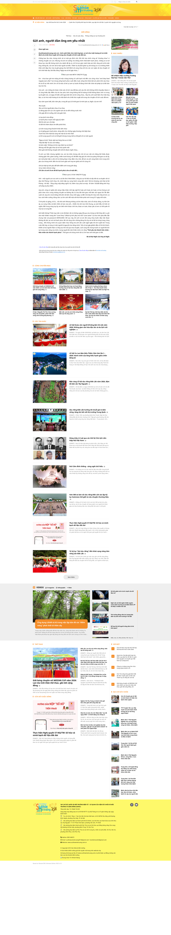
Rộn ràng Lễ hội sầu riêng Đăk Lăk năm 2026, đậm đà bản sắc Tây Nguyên (89, 382)
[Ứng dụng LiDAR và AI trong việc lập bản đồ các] (61, 606)
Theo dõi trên (89, 45)
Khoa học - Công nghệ (84, 18)
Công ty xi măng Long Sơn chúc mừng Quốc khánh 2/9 (126, 667)
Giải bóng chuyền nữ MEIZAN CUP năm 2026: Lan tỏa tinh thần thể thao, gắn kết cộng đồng (44, 287)
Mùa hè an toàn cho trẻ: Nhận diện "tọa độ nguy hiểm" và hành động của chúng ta (94, 713)
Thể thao (68, 36)
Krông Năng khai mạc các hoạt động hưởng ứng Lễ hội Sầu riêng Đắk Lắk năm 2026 (70, 287)
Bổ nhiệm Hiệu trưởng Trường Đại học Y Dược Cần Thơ (123, 76)
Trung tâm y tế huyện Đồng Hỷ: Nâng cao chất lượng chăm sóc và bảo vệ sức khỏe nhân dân (129, 769)
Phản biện (111, 18)
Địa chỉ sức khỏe (120, 692)
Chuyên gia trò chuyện (100, 18)
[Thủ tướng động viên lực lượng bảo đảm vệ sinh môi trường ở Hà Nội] (100, 618)
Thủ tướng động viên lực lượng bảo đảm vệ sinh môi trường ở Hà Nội (122, 615)
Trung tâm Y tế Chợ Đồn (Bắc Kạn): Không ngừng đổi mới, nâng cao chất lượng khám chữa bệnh (128, 781)
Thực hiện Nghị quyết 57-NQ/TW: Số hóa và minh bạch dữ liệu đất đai (54, 734)
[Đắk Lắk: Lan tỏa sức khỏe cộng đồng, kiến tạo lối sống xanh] (71, 302)
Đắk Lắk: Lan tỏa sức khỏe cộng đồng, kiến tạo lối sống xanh (71, 313)
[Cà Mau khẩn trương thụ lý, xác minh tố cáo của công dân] (117, 111)
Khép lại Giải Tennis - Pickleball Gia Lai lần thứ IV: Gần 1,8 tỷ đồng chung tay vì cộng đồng (93, 676)
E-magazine (50, 587)
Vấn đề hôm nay (40, 18)
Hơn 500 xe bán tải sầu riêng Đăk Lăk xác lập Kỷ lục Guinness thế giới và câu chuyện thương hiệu (89, 496)
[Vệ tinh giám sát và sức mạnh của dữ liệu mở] (100, 595)
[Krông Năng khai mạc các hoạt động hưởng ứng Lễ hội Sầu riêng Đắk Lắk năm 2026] (71, 276)
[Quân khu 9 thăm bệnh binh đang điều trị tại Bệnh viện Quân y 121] (117, 91)
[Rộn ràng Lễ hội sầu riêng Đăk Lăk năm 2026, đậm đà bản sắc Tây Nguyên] (50, 391)
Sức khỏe (48, 18)
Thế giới (74, 18)
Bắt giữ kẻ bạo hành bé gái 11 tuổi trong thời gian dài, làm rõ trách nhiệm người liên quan (132, 100)
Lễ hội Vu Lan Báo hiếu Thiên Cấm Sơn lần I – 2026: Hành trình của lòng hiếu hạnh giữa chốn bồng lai (88, 355)
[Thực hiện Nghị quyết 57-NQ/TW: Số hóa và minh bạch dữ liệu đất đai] (50, 533)
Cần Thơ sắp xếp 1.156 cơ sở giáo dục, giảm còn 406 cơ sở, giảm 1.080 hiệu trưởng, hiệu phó (131, 121)
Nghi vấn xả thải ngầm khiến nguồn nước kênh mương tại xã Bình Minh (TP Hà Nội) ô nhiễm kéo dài (123, 604)
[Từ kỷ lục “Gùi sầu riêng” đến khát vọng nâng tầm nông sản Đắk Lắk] (50, 561)
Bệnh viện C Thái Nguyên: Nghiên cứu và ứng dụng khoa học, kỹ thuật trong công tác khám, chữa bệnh (129, 722)
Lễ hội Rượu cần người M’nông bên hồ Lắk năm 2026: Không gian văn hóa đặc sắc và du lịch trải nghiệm (88, 327)
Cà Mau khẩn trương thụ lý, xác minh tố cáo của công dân (117, 119)
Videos (117, 18)
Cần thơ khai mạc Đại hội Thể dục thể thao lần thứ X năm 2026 (127, 648)
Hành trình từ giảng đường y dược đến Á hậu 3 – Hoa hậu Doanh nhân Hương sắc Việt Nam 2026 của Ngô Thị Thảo (97, 288)
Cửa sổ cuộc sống (78, 36)
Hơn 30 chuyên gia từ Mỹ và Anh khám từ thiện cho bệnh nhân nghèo (129, 697)
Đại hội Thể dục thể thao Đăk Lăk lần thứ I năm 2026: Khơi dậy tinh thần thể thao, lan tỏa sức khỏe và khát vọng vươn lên (97, 314)
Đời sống (68, 18)
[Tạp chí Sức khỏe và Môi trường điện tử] (85, 10)
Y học (62, 18)
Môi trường (56, 18)
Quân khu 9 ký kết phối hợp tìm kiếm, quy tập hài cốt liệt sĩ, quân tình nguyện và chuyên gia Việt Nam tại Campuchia (78, 22)
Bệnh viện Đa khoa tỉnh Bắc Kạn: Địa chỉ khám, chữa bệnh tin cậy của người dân (129, 792)
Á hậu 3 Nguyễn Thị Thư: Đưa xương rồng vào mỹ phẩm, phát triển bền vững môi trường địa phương (44, 313)
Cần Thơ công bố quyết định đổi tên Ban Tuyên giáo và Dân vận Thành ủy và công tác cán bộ (126, 675)
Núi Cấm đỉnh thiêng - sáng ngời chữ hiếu (86, 466)
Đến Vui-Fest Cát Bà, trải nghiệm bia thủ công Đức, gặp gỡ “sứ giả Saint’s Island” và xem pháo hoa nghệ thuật (94, 726)
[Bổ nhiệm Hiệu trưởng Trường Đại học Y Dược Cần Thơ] (124, 65)
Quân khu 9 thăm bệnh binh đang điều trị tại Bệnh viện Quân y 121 (116, 99)
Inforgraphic (61, 587)
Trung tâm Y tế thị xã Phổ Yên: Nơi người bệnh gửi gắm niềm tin (129, 745)
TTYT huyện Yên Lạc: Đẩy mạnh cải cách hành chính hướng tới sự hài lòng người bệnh (129, 710)
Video (70, 587)
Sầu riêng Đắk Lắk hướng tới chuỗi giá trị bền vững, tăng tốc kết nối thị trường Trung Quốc (87, 411)
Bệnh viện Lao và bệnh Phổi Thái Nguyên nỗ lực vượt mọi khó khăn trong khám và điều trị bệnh (129, 734)
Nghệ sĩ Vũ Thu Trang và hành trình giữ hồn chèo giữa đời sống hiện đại (93, 701)
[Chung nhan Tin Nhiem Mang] (70, 857)
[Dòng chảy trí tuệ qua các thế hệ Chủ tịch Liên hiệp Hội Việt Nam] (50, 448)
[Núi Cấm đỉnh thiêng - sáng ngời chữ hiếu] (50, 476)
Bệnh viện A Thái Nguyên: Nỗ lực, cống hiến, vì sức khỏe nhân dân (129, 756)
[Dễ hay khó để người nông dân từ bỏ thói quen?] (100, 630)
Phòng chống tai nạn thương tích (95, 36)
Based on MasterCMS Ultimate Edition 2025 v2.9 (47, 863)
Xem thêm (71, 577)
